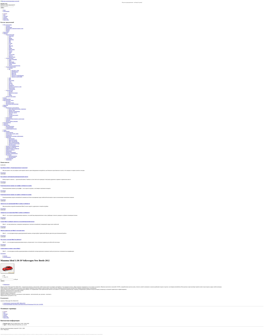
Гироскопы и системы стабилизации (14, 136)
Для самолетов (9, 90)
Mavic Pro (14, 74)
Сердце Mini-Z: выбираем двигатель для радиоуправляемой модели (17, 221)
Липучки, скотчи (13, 112)
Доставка (5, 16)
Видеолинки (9, 27)
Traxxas (10, 50)
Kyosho (10, 43)
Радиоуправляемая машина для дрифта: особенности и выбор (16, 194)
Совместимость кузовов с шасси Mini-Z (10, 248)
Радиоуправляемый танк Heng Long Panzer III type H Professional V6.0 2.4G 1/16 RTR (23, 304)
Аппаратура (9, 135)
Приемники (9, 151)
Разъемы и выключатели (12, 153)
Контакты (5, 18)
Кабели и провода (10, 149)
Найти (2, 7)
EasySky (11, 91)
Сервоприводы (9, 158)
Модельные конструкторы (12, 104)
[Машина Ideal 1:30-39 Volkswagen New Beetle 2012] (7, 273)
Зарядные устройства (11, 147)
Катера (5, 97)
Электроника (12, 89)
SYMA (10, 64)
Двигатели (8, 137)
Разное (7, 31)
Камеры (8, 29)
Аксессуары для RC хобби (12, 133)
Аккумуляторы (9, 132)
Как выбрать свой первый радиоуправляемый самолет (14, 176)
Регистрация (6, 11)
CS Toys (11, 68)
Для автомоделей (10, 34)
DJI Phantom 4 (15, 71)
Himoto (10, 38)
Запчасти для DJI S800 (17, 76)
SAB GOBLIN (12, 63)
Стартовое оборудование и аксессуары (15, 118)
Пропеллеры (12, 88)
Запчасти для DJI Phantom (18, 75)
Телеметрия (8, 159)
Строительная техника (11, 128)
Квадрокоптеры (7, 99)
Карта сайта (6, 19)
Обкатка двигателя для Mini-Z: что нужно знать (13, 230)
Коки (10, 94)
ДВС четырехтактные (14, 142)
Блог (4, 14)
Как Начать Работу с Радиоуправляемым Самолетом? (14, 167)
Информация (6, 284)
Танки (4, 130)
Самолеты (5, 123)
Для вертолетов (9, 58)
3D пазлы (8, 101)
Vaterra (10, 52)
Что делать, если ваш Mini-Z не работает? (11, 239)
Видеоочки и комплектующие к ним (14, 28)
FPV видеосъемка (7, 24)
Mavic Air (14, 73)
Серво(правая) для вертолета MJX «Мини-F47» (14, 303)
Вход (4, 10)
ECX (10, 37)
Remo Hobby (12, 49)
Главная (5, 13)
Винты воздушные (13, 92)
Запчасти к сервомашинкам (12, 146)
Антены (8, 26)
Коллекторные (12, 144)
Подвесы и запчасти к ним (15, 86)
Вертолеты (5, 32)
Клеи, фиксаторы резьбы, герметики (17, 109)
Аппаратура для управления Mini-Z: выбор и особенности (15, 212)
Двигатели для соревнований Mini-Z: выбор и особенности (15, 203)
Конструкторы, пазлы (8, 100)
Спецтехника (6, 125)
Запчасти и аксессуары (14, 143)
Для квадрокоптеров (11, 66)
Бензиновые (12, 138)
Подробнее (3, 172)
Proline (10, 48)
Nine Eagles (11, 62)
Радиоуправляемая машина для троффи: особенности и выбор (16, 185)
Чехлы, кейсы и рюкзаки (12, 121)
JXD (10, 78)
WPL (10, 53)
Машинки (5, 105)
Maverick (11, 45)
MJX (10, 47)
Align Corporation (13, 59)
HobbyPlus (11, 39)
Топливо (8, 120)
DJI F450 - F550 (15, 70)
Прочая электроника (11, 152)
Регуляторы (8, 154)
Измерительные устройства (12, 148)
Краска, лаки (12, 110)
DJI (9, 69)
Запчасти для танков (11, 96)
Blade (10, 60)
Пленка (10, 113)
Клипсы (11, 55)
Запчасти (5, 33)
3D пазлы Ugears (10, 102)
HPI (10, 40)
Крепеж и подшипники (14, 111)
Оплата (5, 17)
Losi (10, 44)
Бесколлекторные (13, 139)
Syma (10, 81)
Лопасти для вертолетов (14, 65)
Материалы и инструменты (12, 107)
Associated (11, 36)
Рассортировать (7, 122)
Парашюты (11, 85)
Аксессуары (11, 54)
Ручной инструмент (13, 115)
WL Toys (11, 84)
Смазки (10, 116)
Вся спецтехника (10, 126)
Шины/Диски (12, 57)
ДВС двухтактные (13, 141)
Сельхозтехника (10, 127)
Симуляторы (9, 117)
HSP (10, 42)
